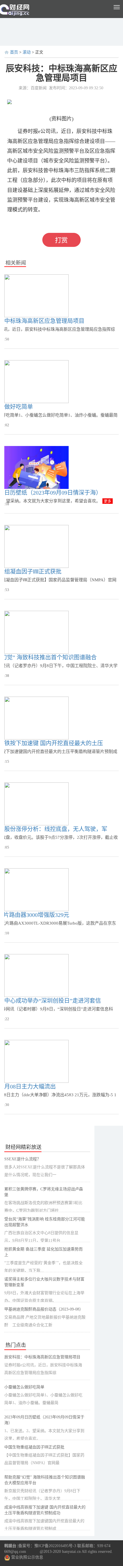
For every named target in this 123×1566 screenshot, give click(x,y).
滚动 (27, 52)
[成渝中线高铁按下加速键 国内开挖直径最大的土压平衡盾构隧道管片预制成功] (36, 718)
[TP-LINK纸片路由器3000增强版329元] (36, 889)
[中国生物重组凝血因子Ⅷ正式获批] (36, 546)
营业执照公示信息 (26, 1557)
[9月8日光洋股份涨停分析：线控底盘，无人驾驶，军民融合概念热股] (36, 804)
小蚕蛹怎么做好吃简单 (24, 1387)
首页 (14, 52)
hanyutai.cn (71, 1551)
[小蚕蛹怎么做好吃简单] (36, 381)
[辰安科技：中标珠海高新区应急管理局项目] (36, 296)
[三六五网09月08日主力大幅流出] (36, 1061)
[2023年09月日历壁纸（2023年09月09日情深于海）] (36, 467)
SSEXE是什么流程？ (22, 1159)
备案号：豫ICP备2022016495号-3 (47, 1546)
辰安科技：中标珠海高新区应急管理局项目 (42, 1357)
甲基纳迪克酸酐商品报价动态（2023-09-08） (43, 1309)
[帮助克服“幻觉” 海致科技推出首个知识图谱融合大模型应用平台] (36, 632)
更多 (107, 501)
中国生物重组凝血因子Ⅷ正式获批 (34, 1447)
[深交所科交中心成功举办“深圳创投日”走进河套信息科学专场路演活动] (36, 975)
